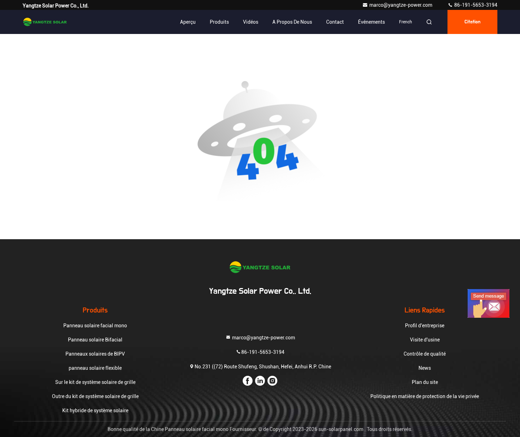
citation (472, 21)
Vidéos (250, 22)
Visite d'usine (425, 340)
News (424, 368)
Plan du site (425, 382)
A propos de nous (292, 22)
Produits (219, 22)
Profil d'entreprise (424, 325)
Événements (371, 22)
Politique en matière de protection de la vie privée (424, 396)
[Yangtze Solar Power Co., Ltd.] (45, 21)
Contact (335, 22)
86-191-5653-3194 (475, 5)
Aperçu (188, 22)
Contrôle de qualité (425, 354)
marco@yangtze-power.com (401, 5)
